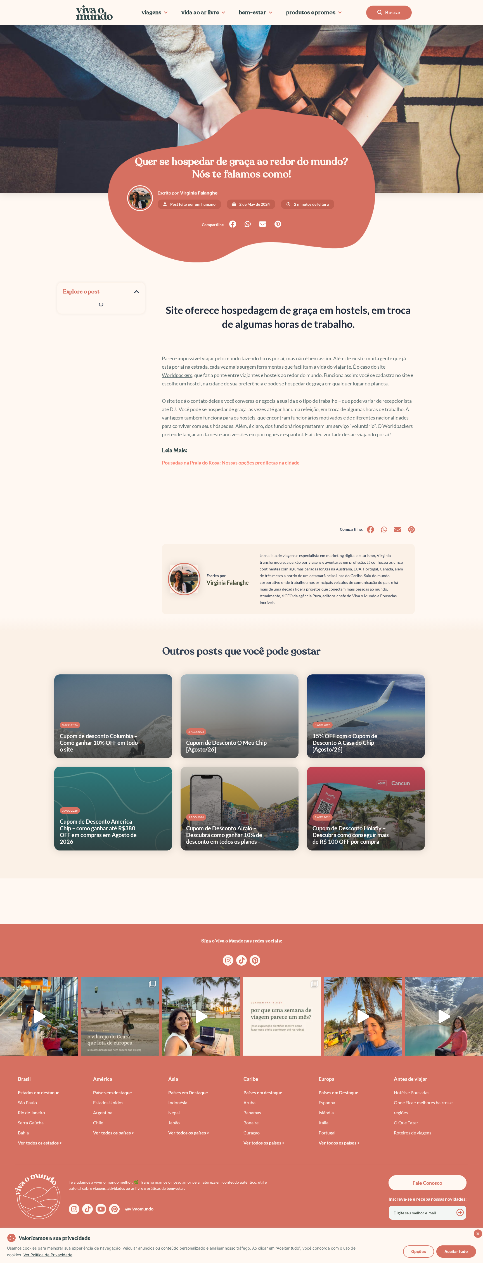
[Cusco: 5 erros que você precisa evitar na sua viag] (444, 1016)
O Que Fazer (406, 1122)
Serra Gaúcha (31, 1122)
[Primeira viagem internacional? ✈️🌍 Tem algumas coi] (363, 1016)
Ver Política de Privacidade (47, 1254)
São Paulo (27, 1102)
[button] (136, 292)
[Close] (477, 1232)
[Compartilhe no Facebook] (232, 224)
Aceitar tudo (456, 1251)
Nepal (174, 1112)
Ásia (173, 1079)
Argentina (102, 1112)
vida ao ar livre (200, 12)
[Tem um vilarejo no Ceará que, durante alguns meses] (120, 1016)
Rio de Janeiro (31, 1112)
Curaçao (251, 1132)
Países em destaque (112, 1092)
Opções (418, 1251)
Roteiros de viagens (412, 1132)
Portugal (327, 1132)
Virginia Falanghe (199, 193)
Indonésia (177, 1102)
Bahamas (252, 1112)
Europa (326, 1079)
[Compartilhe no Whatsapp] (248, 224)
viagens (151, 12)
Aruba (249, 1102)
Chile (98, 1122)
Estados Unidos (108, 1102)
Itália (323, 1122)
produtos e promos (310, 12)
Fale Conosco (427, 1183)
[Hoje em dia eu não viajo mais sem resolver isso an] (39, 1016)
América (102, 1079)
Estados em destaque (39, 1092)
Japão (174, 1122)
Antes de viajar (410, 1079)
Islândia (326, 1112)
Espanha (327, 1102)
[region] (241, 1245)
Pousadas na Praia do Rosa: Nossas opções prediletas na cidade (231, 462)
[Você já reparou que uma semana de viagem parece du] (282, 1016)
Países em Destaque (188, 1092)
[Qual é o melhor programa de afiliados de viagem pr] (201, 1016)
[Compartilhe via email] (262, 224)
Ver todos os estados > (40, 1142)
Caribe (250, 1079)
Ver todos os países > (113, 1132)
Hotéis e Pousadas (411, 1092)
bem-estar (252, 12)
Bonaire (251, 1122)
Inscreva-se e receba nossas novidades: (428, 1199)
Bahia (23, 1132)
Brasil (24, 1079)
